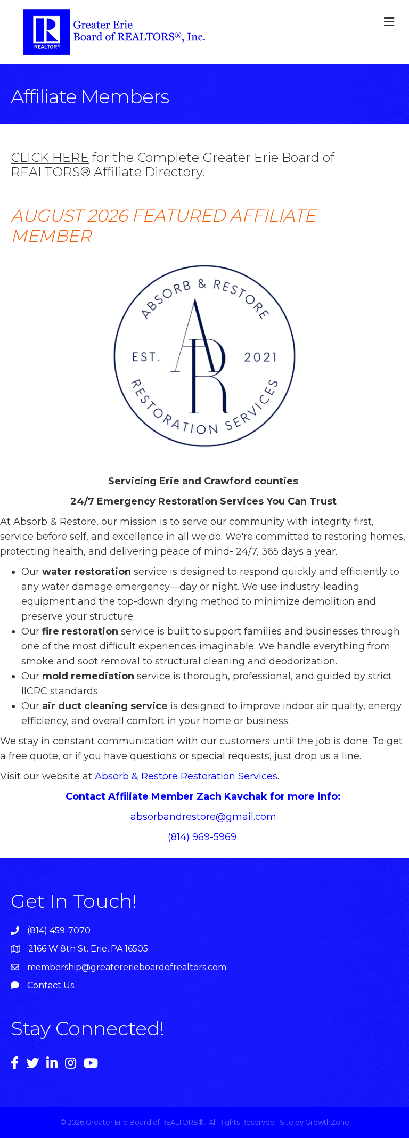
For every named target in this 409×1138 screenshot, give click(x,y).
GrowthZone (327, 1122)
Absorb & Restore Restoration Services (186, 776)
